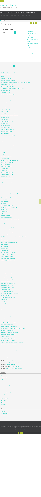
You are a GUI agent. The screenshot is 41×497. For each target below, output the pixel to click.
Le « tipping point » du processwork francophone (9, 115)
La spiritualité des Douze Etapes (6, 217)
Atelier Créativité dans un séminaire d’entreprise (9, 230)
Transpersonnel (29, 58)
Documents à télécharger (5, 74)
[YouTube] (1, 1)
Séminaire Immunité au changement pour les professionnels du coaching (13, 236)
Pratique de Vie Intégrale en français (7, 129)
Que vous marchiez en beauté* (6, 166)
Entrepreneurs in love (4, 146)
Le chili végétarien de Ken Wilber (7, 162)
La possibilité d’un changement (6, 353)
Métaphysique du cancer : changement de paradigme (10, 193)
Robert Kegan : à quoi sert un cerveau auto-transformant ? (11, 223)
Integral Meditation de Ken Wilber (7, 121)
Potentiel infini (3, 203)
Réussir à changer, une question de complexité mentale (10, 348)
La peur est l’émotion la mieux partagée (8, 283)
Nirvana (21, 429)
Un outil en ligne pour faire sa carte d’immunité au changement (12, 303)
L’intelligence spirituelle (5, 201)
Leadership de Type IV (5, 240)
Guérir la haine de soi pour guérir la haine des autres (10, 293)
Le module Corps (4, 209)
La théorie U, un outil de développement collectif (9, 160)
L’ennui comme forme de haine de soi (7, 275)
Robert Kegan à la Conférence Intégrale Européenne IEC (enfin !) (12, 88)
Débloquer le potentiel (5, 336)
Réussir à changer (8, 5)
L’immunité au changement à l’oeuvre (7, 287)
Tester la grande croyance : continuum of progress (9, 332)
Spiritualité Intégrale (30, 53)
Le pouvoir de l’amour (5, 187)
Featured (28, 41)
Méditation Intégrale (4, 111)
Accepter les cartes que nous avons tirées (8, 141)
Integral (28, 45)
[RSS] (3, 1)
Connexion (3, 411)
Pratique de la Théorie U (5, 143)
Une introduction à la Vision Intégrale (7, 84)
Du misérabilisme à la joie (5, 248)
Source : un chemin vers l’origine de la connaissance (10, 189)
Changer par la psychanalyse (6, 268)
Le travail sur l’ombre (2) (5, 170)
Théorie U (28, 56)
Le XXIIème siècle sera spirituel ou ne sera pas (9, 207)
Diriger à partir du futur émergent (7, 182)
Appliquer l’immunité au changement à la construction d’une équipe (13, 328)
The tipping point (4, 301)
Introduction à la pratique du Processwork (8, 107)
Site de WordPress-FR (4, 417)
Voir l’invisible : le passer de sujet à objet (8, 338)
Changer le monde (30, 31)
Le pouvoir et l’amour (4, 191)
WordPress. (24, 429)
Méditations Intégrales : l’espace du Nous (8, 109)
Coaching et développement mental (7, 291)
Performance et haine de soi (6, 264)
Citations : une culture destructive (7, 254)
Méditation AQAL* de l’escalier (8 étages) (8, 135)
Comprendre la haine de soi (5, 289)
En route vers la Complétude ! (6, 78)
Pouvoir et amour (4, 150)
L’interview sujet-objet (5, 346)
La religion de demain (4, 105)
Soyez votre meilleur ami (5, 307)
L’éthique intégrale (4, 199)
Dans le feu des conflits (5, 133)
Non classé (29, 49)
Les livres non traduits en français (7, 324)
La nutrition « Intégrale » (5, 164)
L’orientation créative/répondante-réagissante (9, 228)
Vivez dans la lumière (4, 168)
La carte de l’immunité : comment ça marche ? (9, 334)
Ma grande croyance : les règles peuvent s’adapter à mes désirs (12, 342)
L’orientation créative (4, 266)
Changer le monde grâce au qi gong (7, 174)
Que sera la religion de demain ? (6, 102)
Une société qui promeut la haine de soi (8, 260)
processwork (29, 51)
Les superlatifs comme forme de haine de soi (8, 273)
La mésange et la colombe (5, 295)
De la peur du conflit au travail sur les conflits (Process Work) (12, 148)
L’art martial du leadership (5, 90)
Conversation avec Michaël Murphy (7, 96)
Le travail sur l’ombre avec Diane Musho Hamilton (10, 98)
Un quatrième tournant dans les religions (8, 94)
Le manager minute (4, 314)
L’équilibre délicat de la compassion (7, 86)
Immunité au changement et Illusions (7, 279)
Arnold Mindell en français (5, 154)
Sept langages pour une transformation (7, 330)
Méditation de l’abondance (5, 158)
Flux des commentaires (5, 415)
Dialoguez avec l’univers (5, 125)
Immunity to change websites (6, 318)
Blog (27, 29)
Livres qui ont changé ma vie (32, 47)
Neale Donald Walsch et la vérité (6, 139)
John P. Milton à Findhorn (5, 152)
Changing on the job (4, 299)
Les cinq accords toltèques (5, 176)
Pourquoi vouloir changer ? (5, 221)
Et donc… (2, 213)
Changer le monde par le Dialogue (7, 238)
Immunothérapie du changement (6, 156)
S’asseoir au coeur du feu (5, 92)
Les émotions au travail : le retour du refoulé (8, 344)
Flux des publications (4, 413)
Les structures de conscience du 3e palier (8, 80)
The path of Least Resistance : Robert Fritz (8, 322)
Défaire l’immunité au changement (7, 312)
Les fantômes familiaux (5, 117)
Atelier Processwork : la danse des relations (8, 72)
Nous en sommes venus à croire (6, 215)
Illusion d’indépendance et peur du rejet (8, 258)
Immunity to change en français (32, 43)
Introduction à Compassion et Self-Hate (8, 297)
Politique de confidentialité (20, 424)
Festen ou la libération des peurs (6, 127)
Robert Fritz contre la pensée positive (7, 232)
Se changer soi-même (4, 244)
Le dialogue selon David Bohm (6, 234)
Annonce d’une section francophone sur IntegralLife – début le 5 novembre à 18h (15, 82)
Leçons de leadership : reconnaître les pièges (9, 242)
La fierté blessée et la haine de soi (7, 285)
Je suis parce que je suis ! (5, 271)
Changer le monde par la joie (6, 250)
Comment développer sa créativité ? (7, 316)
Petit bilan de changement (5, 195)
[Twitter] (2, 1)
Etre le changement (30, 37)
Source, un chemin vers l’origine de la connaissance (10, 219)
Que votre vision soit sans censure (7, 172)
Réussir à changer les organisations (7, 205)
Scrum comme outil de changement (7, 256)
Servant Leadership (4, 246)
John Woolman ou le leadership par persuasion (13, 360)
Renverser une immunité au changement (8, 340)
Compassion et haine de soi (31, 33)
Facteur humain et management (32, 39)
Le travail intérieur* (4, 123)
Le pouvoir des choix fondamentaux (7, 320)
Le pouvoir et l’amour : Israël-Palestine (8, 180)
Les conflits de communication (6, 137)
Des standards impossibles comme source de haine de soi (11, 262)
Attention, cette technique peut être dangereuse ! (9, 326)
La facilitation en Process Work (6, 131)
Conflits (28, 35)
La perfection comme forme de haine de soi (8, 252)
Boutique (2, 76)
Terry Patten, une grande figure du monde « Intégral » (10, 100)
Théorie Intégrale (4, 400)
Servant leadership (4, 305)
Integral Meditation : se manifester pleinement (9, 113)
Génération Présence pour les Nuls (7, 178)
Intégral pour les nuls (4, 119)
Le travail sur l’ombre (4, 211)
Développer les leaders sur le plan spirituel (8, 197)
